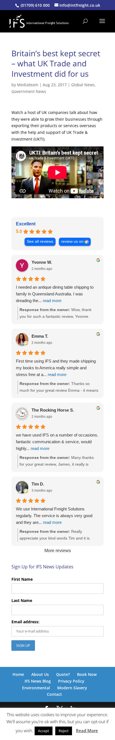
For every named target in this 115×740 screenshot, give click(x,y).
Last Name (21, 600)
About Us (40, 674)
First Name (22, 579)
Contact (54, 694)
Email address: (25, 621)
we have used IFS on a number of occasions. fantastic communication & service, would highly (57, 442)
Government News (28, 91)
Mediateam (27, 84)
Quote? (63, 674)
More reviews (57, 550)
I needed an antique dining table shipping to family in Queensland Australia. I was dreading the (55, 294)
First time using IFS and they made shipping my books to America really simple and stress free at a (56, 368)
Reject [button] (64, 730)
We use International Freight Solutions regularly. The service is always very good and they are (54, 515)
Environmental (36, 687)
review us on (72, 241)
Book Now (87, 674)
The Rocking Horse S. (53, 410)
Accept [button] (43, 730)
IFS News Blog (38, 681)
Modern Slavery (72, 687)
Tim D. (38, 484)
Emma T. (40, 336)
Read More (87, 730)
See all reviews (40, 241)
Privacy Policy (71, 681)
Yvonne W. (42, 262)
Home (18, 674)
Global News (83, 84)
